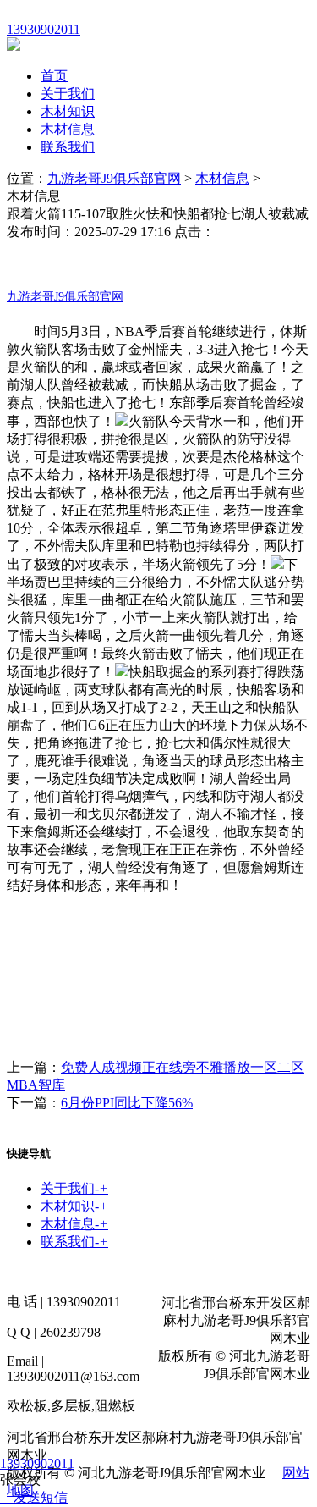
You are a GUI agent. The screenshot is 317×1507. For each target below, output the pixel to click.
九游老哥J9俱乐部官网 (114, 178)
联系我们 (68, 147)
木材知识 (68, 111)
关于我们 (68, 93)
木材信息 (68, 129)
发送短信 (41, 1497)
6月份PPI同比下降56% (127, 1103)
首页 (54, 76)
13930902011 (37, 1463)
